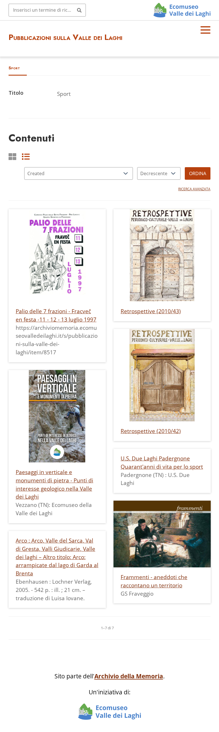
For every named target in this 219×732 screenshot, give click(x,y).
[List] (26, 156)
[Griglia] (12, 156)
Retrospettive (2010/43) (151, 311)
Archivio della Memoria (128, 676)
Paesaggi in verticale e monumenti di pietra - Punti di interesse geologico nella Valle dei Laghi (54, 484)
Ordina (197, 173)
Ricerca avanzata (194, 189)
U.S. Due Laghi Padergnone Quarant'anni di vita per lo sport (162, 462)
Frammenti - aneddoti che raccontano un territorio (154, 581)
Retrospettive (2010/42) (151, 431)
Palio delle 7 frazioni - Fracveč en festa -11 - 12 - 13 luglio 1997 (56, 315)
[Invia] (79, 10)
